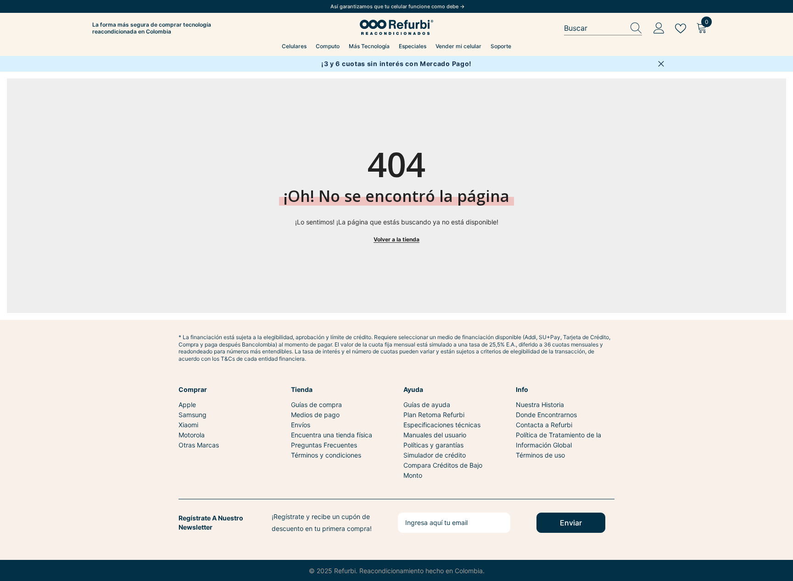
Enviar (571, 522)
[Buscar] (603, 28)
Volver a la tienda (396, 239)
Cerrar (661, 64)
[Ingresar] (659, 28)
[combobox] (594, 28)
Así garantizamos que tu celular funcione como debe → (397, 6)
